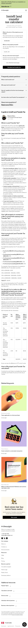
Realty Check (4, 572)
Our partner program (6, 566)
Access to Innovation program (17, 614)
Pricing (3, 561)
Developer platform (6, 575)
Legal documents (11, 626)
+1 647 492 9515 (5, 533)
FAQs (2, 555)
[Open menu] (26, 10)
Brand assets (3, 626)
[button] (24, 624)
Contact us (4, 546)
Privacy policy (17, 626)
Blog (2, 558)
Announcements (5, 549)
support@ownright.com (7, 535)
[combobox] (14, 51)
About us (3, 544)
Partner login (4, 569)
